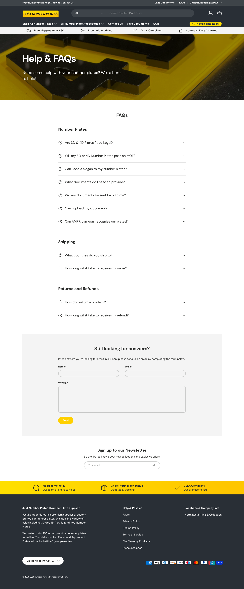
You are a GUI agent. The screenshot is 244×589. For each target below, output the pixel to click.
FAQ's (182, 2)
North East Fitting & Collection (203, 514)
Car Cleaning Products (136, 541)
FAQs (156, 23)
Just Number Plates (39, 577)
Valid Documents (165, 2)
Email (128, 366)
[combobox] (132, 13)
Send (66, 420)
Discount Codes (132, 548)
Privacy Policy (131, 521)
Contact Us (67, 2)
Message (63, 382)
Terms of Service (133, 534)
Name (61, 366)
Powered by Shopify (58, 577)
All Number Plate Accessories (80, 23)
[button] (219, 13)
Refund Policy (131, 528)
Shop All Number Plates (37, 23)
